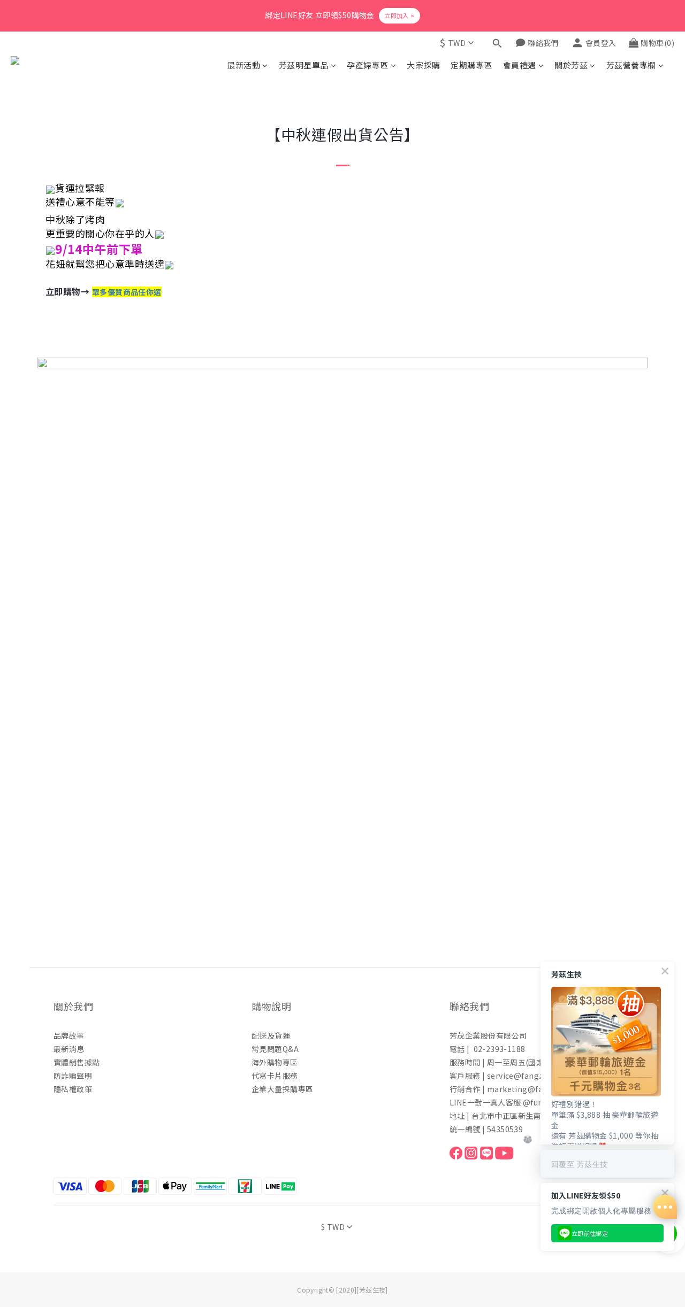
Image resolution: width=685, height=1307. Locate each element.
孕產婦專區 (368, 65)
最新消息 (69, 1048)
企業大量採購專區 (282, 1089)
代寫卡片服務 (275, 1075)
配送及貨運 (271, 1035)
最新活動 (243, 65)
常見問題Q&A (275, 1048)
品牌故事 (69, 1035)
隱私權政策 (73, 1089)
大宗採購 (423, 65)
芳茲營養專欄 (631, 65)
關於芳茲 (571, 65)
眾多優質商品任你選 (127, 292)
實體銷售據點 (77, 1062)
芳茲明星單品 (304, 65)
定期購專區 (471, 65)
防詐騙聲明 (73, 1075)
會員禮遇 (519, 65)
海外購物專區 (275, 1062)
